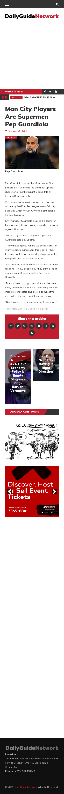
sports (44, 308)
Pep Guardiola (31, 308)
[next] (54, 491)
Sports (16, 97)
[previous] (9, 491)
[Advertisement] (32, 55)
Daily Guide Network (25, 787)
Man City (17, 308)
